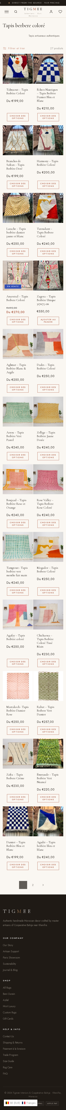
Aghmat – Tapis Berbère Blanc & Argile (16, 368)
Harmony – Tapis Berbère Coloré (47, 163)
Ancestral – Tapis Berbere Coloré (17, 298)
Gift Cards (8, 1018)
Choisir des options (18, 117)
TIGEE (33, 12)
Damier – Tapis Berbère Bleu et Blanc (15, 846)
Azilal (6, 1000)
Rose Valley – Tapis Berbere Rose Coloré (45, 504)
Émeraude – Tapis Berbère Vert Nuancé (47, 778)
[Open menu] (6, 11)
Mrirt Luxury (9, 1006)
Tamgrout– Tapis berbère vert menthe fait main (16, 571)
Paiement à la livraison (14, 1049)
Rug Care (7, 1067)
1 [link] (23, 885)
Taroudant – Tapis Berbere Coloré (45, 232)
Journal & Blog (10, 970)
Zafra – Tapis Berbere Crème (15, 776)
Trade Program (10, 1055)
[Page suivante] (43, 885)
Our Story (8, 945)
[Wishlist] (60, 11)
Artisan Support (11, 951)
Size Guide (8, 1061)
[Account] (51, 11)
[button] (20, 1103)
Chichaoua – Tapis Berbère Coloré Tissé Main (45, 641)
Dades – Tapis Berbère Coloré (46, 366)
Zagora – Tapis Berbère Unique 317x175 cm (46, 300)
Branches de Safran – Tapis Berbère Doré (15, 165)
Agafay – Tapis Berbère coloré (15, 637)
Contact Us (8, 1036)
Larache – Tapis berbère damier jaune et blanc (16, 232)
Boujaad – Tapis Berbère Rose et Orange (16, 504)
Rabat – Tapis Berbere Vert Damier (45, 710)
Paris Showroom (11, 957)
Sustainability (9, 964)
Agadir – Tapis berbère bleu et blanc (46, 846)
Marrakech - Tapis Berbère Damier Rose (17, 710)
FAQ (5, 1073)
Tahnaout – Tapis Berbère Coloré (17, 91)
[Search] (15, 11)
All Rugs (7, 987)
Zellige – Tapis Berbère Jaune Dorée (46, 436)
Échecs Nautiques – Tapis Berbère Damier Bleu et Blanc (47, 95)
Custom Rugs (9, 1012)
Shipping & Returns (13, 1042)
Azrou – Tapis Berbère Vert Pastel (15, 436)
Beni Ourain (9, 994)
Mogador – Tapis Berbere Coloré (47, 569)
